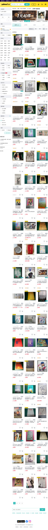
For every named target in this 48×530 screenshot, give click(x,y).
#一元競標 (32, 513)
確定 (8, 20)
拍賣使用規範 (26, 526)
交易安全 (30, 526)
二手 (43, 25)
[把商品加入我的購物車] (22, 55)
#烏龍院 (40, 513)
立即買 (25, 25)
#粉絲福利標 (18, 513)
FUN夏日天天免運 (39, 21)
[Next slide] (22, 39)
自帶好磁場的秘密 (15, 21)
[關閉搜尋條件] (17, 4)
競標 (34, 25)
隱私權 (21, 526)
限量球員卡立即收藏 (33, 21)
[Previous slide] (13, 39)
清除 (10, 115)
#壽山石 (23, 513)
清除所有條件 (8, 132)
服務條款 (17, 526)
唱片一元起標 (27, 21)
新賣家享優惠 (45, 21)
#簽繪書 (36, 513)
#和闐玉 (13, 513)
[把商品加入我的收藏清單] (20, 55)
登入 (34, 4)
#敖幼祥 (44, 513)
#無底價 (27, 513)
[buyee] (5, 29)
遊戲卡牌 (21, 21)
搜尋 (42, 509)
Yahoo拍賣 (5, 4)
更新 (32, 524)
